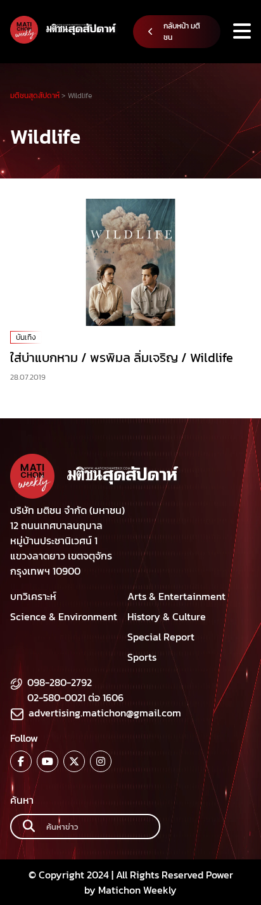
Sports (141, 657)
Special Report (160, 636)
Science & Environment (63, 616)
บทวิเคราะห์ (33, 596)
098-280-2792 (59, 682)
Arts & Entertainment (176, 596)
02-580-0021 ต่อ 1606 (75, 697)
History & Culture (166, 616)
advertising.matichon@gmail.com (105, 712)
